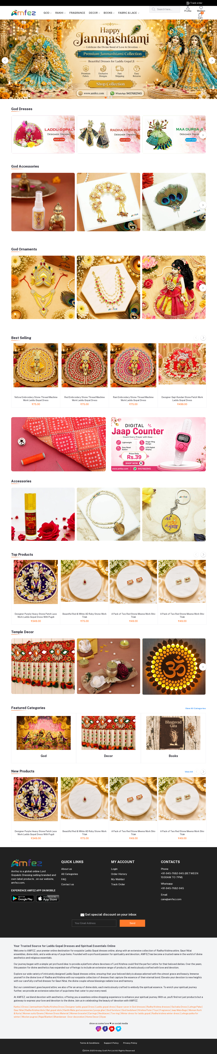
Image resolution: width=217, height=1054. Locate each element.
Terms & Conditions (89, 1043)
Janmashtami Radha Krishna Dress (47, 1007)
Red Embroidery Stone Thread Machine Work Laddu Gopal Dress (84, 399)
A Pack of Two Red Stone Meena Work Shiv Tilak (133, 615)
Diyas (103, 1017)
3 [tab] (111, 97)
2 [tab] (108, 97)
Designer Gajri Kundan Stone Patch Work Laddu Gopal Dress (182, 399)
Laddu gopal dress (106, 1007)
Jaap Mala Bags (180, 1010)
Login (114, 868)
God (44, 756)
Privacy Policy (130, 1043)
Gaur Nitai (19, 1010)
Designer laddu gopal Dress (80, 1007)
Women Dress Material (57, 1013)
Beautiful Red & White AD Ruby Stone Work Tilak (84, 615)
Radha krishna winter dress (166, 1013)
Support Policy (111, 1043)
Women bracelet (78, 1013)
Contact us (67, 884)
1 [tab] (105, 97)
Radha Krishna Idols (35, 1010)
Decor (108, 756)
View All (189, 772)
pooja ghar (100, 1010)
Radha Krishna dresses (159, 1007)
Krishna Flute (145, 1010)
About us (66, 868)
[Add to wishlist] (15, 390)
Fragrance (165, 1010)
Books (173, 756)
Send (132, 923)
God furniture (114, 1010)
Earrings (92, 1013)
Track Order (118, 884)
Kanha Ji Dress (21, 1007)
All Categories (69, 874)
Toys (156, 1010)
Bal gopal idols (54, 1010)
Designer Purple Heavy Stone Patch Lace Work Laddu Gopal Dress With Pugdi (36, 615)
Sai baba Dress (180, 1007)
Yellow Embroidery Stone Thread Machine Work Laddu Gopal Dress (35, 399)
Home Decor (92, 1017)
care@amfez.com (171, 899)
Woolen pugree (30, 1017)
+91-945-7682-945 (172, 873)
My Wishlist (118, 879)
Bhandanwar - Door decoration (69, 1017)
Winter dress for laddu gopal (136, 1013)
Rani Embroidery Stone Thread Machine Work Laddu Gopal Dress (133, 399)
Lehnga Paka (195, 1007)
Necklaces (104, 1013)
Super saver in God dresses (131, 1007)
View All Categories (195, 708)
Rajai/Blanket (46, 1017)
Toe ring (115, 1013)
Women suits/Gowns (33, 1013)
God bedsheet (129, 1010)
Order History (119, 874)
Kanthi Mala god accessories (78, 1010)
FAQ (63, 879)
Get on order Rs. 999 (35, 3)
